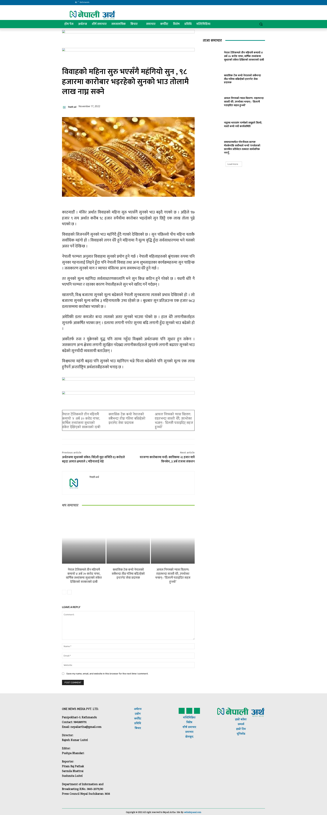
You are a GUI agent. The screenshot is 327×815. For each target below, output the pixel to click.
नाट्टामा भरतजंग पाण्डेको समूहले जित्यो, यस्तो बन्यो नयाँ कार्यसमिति (243, 124)
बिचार (138, 728)
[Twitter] (243, 2)
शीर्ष (185, 727)
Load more (233, 164)
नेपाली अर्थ (72, 107)
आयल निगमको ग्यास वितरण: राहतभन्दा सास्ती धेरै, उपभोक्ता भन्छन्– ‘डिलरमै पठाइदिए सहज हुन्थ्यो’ (174, 421)
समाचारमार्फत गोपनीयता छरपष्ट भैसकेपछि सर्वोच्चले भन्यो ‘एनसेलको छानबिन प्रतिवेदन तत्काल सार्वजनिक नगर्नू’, (242, 147)
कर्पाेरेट (137, 719)
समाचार (191, 727)
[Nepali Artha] (92, 15)
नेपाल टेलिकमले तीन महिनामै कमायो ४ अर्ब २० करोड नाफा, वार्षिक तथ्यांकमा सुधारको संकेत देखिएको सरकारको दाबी (81, 421)
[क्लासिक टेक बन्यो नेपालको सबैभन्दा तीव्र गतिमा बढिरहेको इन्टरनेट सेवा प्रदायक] (128, 537)
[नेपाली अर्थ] (64, 107)
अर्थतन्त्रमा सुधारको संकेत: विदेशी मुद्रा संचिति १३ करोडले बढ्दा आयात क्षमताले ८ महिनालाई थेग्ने (93, 459)
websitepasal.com (192, 812)
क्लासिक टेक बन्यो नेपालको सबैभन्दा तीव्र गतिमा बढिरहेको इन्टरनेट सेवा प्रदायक (127, 419)
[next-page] (69, 592)
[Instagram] (238, 2)
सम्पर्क (241, 724)
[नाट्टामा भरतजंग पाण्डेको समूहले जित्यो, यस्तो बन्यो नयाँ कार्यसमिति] (212, 124)
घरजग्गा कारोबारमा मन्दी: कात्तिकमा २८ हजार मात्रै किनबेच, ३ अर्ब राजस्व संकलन (167, 459)
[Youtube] (252, 2)
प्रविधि (137, 723)
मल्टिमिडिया (189, 718)
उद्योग (138, 714)
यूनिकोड (241, 734)
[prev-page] (64, 592)
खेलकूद (189, 737)
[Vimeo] (248, 2)
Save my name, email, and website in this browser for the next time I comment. (107, 673)
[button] (261, 24)
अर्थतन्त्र (138, 709)
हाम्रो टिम (241, 729)
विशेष (189, 722)
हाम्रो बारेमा (241, 720)
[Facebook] (234, 2)
